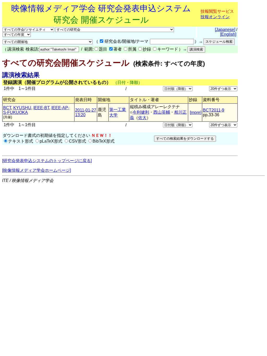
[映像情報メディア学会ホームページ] (36, 170)
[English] (228, 34)
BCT (7, 108)
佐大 (142, 117)
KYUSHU (22, 108)
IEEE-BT (41, 108)
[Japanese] (225, 29)
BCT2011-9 (213, 110)
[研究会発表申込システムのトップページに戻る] (47, 160)
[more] (195, 112)
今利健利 (140, 112)
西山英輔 (161, 112)
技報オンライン (215, 17)
